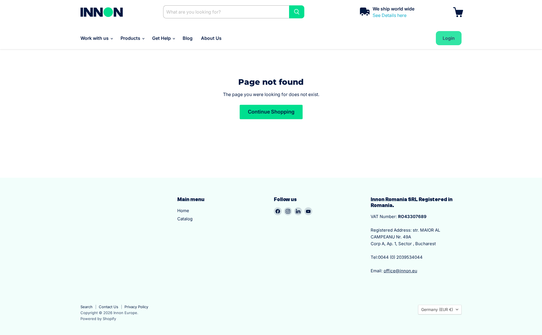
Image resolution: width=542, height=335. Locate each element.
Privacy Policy (136, 306)
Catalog (185, 218)
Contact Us (108, 306)
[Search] (296, 11)
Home (183, 210)
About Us (211, 38)
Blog (188, 38)
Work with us (95, 38)
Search (86, 306)
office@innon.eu (400, 270)
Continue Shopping (271, 112)
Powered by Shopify (98, 318)
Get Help (162, 38)
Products (131, 38)
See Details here (389, 15)
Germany (437, 309)
